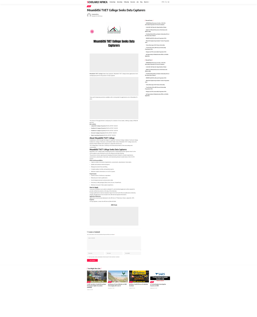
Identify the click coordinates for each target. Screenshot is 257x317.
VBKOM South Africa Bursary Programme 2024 (156, 38)
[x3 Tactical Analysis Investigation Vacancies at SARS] (160, 276)
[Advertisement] (114, 62)
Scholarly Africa (97, 2)
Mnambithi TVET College (96, 73)
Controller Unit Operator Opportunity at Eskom (156, 27)
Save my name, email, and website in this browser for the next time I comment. (104, 256)
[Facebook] (162, 2)
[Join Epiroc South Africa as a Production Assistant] (139, 276)
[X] (164, 2)
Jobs (89, 6)
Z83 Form (114, 205)
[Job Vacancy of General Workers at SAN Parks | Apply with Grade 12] (118, 276)
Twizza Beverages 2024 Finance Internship (155, 45)
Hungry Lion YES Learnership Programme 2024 (156, 51)
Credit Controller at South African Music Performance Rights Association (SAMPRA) (96, 286)
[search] (166, 2)
